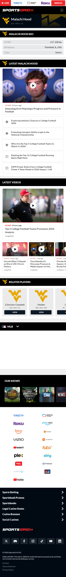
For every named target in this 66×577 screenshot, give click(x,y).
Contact (5, 563)
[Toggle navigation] (62, 10)
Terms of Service (9, 566)
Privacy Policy (8, 570)
